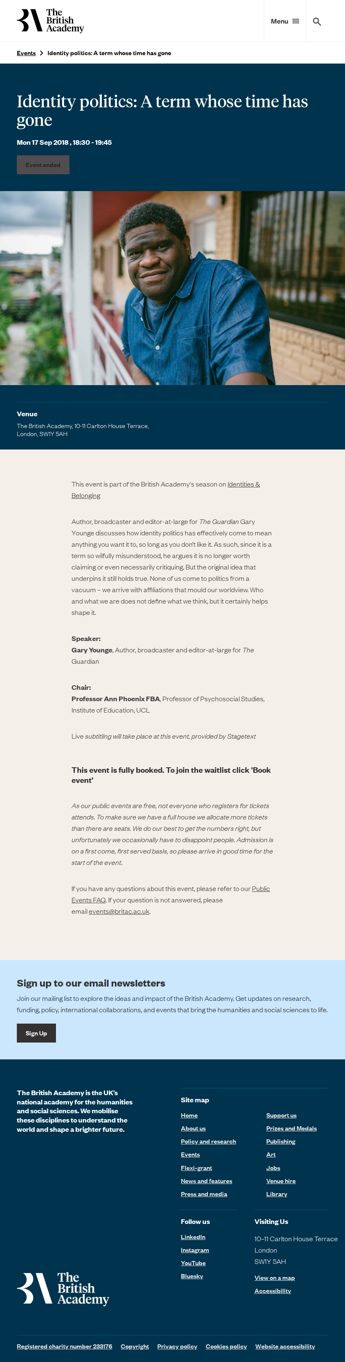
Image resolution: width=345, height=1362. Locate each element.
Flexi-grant (196, 1167)
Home (189, 1115)
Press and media (204, 1193)
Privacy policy (177, 1346)
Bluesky (192, 1276)
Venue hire (281, 1180)
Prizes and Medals (291, 1128)
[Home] (50, 20)
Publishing (280, 1141)
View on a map (275, 1278)
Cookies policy (226, 1346)
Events (26, 53)
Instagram (195, 1249)
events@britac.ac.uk (119, 910)
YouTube (193, 1262)
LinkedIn (193, 1236)
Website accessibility (285, 1346)
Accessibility (273, 1291)
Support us (281, 1115)
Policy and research (208, 1141)
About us (193, 1128)
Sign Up (36, 1033)
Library (276, 1193)
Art (271, 1154)
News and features (206, 1180)
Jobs (273, 1167)
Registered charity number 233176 (64, 1346)
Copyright (135, 1346)
